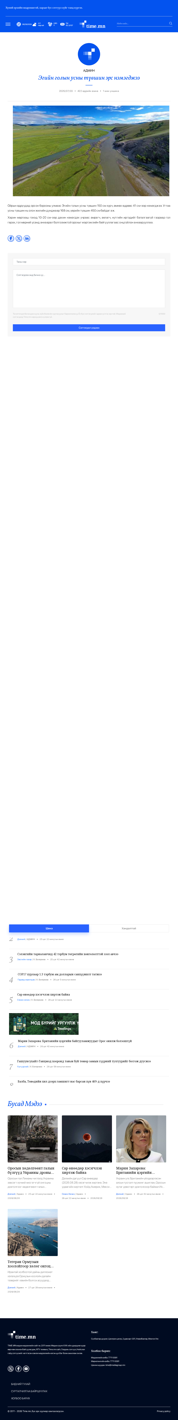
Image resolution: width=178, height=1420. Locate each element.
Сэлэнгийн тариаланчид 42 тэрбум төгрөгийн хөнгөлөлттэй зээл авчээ (67, 946)
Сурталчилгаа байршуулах (29, 1391)
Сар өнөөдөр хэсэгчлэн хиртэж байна (43, 986)
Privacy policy (163, 1411)
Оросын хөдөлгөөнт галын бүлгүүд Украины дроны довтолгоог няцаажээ (31, 1172)
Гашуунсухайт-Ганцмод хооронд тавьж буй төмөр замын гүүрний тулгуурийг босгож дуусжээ (84, 1053)
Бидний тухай (20, 1384)
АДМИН (31, 1038)
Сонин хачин (23, 991)
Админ (20, 1194)
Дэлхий (22, 1038)
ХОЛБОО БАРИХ (20, 1398)
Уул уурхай (22, 1058)
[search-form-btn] (170, 23)
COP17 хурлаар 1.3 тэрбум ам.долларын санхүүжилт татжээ (60, 966)
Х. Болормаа (39, 951)
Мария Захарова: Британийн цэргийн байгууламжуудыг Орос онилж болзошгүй (75, 1033)
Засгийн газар (24, 951)
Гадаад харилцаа (26, 971)
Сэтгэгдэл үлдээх (89, 327)
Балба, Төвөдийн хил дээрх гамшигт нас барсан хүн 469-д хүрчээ (64, 1073)
